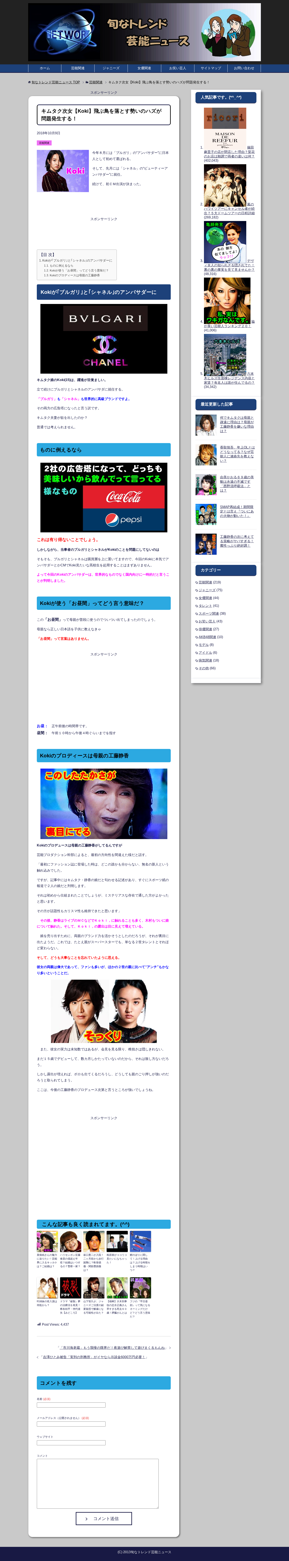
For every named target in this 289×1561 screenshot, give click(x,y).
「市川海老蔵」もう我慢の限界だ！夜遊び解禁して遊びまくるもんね (112, 1347)
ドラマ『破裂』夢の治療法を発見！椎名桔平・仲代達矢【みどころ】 (70, 1307)
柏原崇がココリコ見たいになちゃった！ (117, 1258)
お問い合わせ (244, 68)
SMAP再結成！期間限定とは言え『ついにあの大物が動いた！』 (237, 511)
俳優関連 (205, 629)
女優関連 (144, 68)
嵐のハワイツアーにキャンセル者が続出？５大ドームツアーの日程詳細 (229, 208)
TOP (56, 82)
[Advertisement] (104, 232)
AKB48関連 (207, 637)
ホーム (45, 68)
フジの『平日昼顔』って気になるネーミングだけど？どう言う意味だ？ (140, 1309)
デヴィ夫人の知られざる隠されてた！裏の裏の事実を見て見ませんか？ (229, 265)
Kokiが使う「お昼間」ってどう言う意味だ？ (79, 270)
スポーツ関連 (209, 613)
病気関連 (205, 660)
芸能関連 (78, 68)
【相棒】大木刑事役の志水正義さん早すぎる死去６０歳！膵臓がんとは (117, 1307)
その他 (204, 668)
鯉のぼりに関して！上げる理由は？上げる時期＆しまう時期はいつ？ (140, 1262)
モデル (204, 645)
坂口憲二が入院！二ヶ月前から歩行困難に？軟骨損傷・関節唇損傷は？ (93, 1262)
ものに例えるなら (61, 265)
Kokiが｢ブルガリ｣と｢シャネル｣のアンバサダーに (77, 260)
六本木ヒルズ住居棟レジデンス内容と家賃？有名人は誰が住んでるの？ (229, 378)
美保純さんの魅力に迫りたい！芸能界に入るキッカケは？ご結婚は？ (47, 1260)
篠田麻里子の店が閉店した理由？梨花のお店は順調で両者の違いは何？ (229, 152)
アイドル (205, 652)
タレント (205, 606)
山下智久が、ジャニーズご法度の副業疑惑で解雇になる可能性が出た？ (93, 1307)
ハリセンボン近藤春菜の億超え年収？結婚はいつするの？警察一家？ (70, 1260)
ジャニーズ (111, 68)
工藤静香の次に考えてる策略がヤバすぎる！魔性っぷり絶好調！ (237, 541)
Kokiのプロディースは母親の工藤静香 (75, 275)
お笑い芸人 (177, 68)
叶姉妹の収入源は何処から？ (47, 1303)
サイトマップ (211, 68)
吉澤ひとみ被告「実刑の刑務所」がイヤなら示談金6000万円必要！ (94, 1357)
